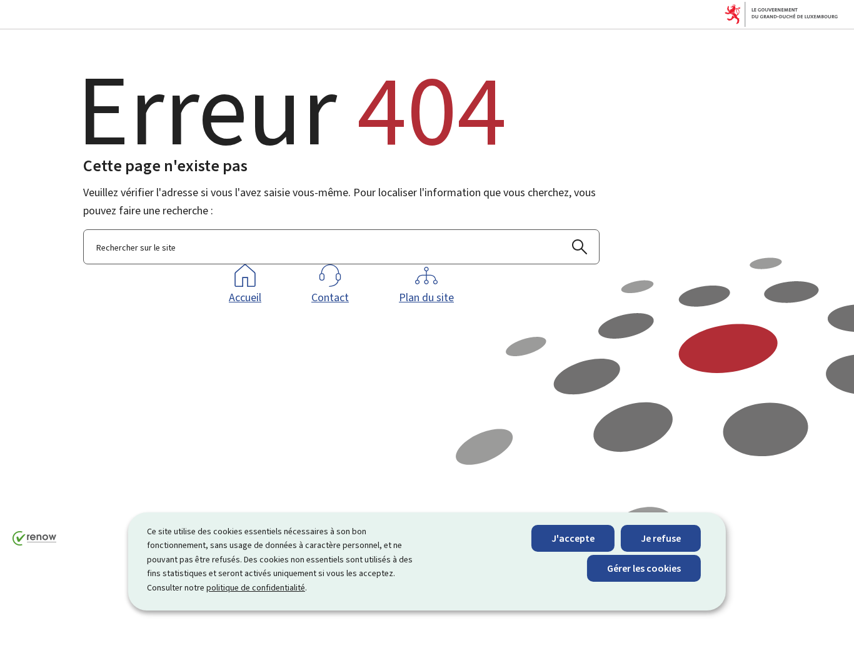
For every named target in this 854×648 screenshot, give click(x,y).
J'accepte (573, 538)
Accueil (245, 297)
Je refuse (661, 538)
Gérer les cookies (644, 568)
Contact (330, 297)
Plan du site (426, 297)
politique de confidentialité (255, 588)
